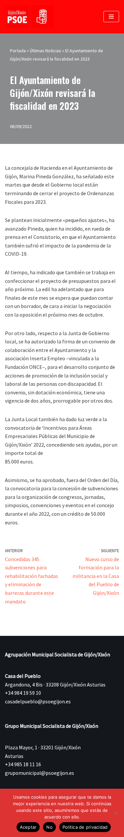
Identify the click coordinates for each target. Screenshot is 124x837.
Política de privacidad (85, 827)
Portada (18, 51)
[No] (115, 813)
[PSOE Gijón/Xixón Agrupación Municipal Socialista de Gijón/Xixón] (30, 17)
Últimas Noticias (45, 51)
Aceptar (28, 827)
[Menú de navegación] (111, 16)
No (49, 827)
